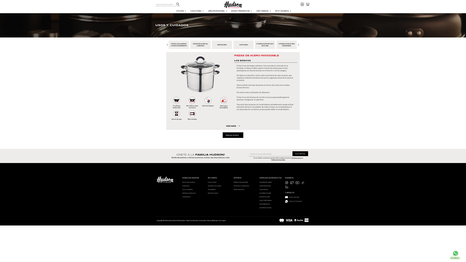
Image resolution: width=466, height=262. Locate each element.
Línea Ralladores (264, 204)
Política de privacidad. (278, 160)
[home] (233, 4)
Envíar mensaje (294, 197)
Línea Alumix (263, 189)
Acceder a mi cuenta (214, 186)
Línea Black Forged (265, 182)
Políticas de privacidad (241, 182)
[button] (180, 11)
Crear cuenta (212, 182)
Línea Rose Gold (264, 197)
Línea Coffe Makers (265, 200)
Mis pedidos (212, 189)
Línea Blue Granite (265, 208)
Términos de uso (296, 158)
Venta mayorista (239, 189)
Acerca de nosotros (188, 182)
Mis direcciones (213, 193)
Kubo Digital (222, 220)
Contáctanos (186, 197)
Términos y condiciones (241, 186)
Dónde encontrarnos (189, 193)
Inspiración (185, 186)
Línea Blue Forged (265, 193)
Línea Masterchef (265, 186)
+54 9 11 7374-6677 (295, 201)
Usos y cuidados (187, 189)
